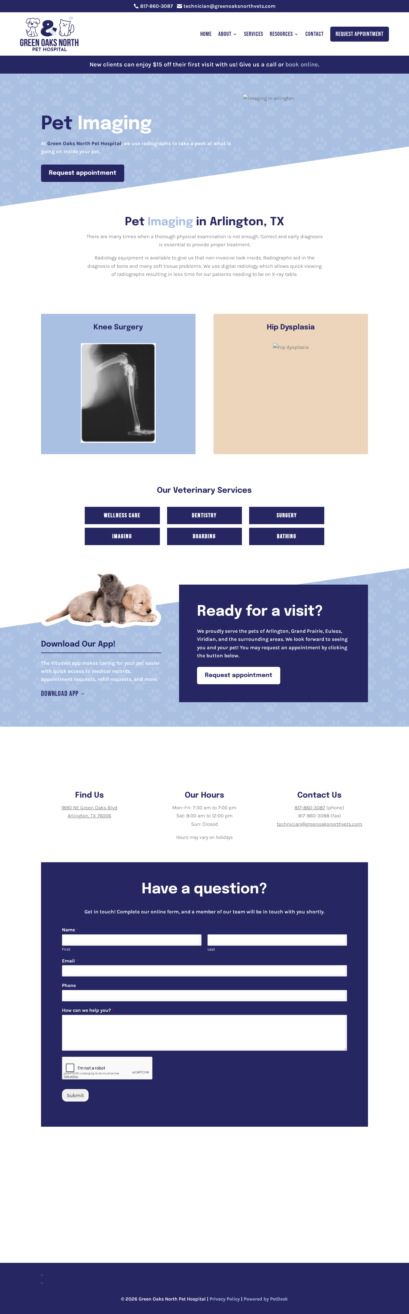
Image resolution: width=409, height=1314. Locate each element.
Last (211, 949)
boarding (204, 536)
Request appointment (82, 173)
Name (70, 930)
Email (70, 961)
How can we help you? (88, 1010)
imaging (122, 536)
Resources (281, 34)
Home (206, 34)
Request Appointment (360, 34)
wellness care (122, 515)
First (66, 949)
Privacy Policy (225, 1299)
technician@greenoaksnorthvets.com (319, 824)
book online (301, 64)
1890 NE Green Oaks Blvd (89, 807)
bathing (286, 536)
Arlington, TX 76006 (89, 816)
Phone (69, 985)
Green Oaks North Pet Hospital (84, 143)
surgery (287, 515)
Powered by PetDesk (266, 1299)
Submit (75, 1095)
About (224, 34)
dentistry (204, 515)
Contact (314, 34)
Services (253, 34)
